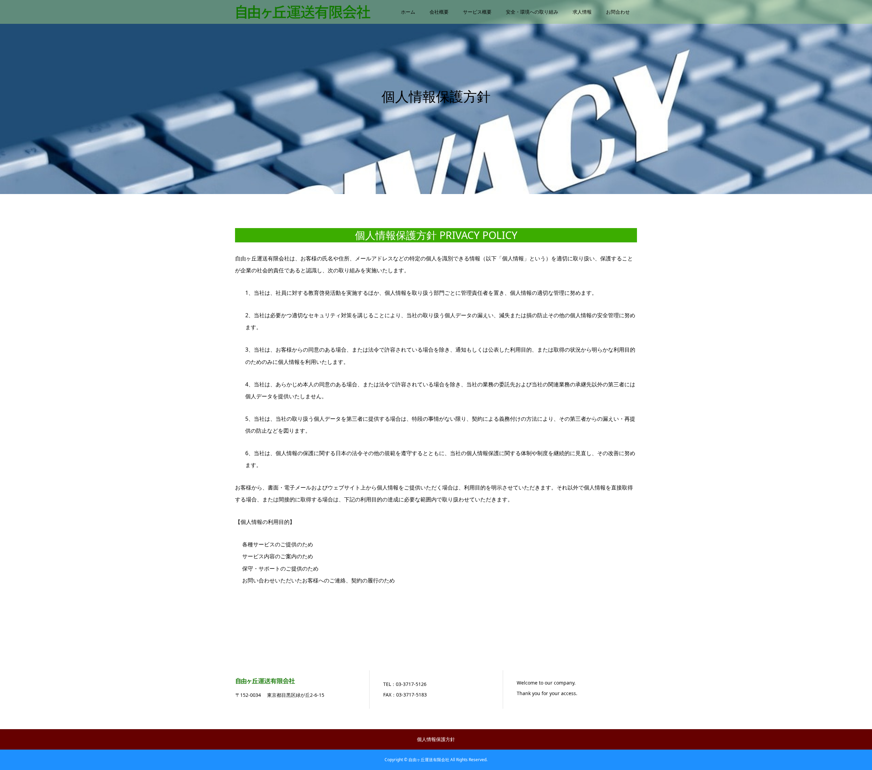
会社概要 (439, 12)
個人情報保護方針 (436, 739)
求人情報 (582, 12)
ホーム (408, 12)
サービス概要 (477, 12)
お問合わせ (618, 12)
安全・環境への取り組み (532, 12)
